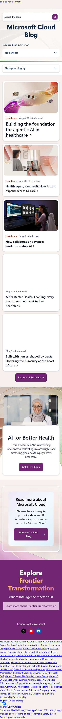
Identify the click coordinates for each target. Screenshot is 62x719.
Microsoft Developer (44, 679)
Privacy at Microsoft (10, 693)
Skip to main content (10, 1)
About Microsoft (30, 690)
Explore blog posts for (15, 45)
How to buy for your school (25, 666)
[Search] (55, 17)
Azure (31, 679)
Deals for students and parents (29, 669)
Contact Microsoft (44, 710)
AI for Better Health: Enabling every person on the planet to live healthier (30, 301)
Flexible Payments (9, 659)
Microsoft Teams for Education (26, 662)
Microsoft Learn (8, 683)
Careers (17, 690)
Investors (25, 693)
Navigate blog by (15, 68)
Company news (47, 690)
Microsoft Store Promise (49, 655)
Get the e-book (31, 467)
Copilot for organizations (27, 645)
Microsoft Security (22, 673)
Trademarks (36, 713)
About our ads (17, 717)
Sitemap (30, 710)
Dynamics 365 (40, 673)
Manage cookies (8, 713)
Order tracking (7, 655)
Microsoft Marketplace (29, 686)
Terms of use (23, 713)
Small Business (20, 679)
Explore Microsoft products (18, 648)
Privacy (58, 710)
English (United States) (11, 700)
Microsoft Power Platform (18, 676)
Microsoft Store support (37, 652)
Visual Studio (6, 690)
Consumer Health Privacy (13, 710)
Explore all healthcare (31, 377)
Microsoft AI (6, 673)
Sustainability (19, 697)
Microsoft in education (30, 659)
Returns (54, 652)
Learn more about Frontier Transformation (31, 606)
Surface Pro (6, 641)
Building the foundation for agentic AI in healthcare (31, 129)
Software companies (51, 686)
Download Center (16, 652)
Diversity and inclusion (42, 693)
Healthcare (12, 52)
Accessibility (6, 697)
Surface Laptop (20, 641)
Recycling (5, 717)
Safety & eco (49, 713)
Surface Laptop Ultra (38, 641)
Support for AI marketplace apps (33, 683)
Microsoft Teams (39, 676)
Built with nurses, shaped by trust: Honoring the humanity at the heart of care (30, 361)
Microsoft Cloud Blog (29, 534)
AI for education (54, 669)
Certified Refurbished (26, 655)
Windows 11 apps (40, 648)
